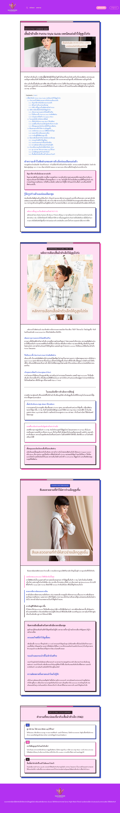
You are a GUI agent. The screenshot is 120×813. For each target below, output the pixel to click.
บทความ (38, 8)
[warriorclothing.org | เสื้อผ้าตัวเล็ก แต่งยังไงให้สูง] (12, 7)
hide (35, 95)
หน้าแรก (32, 8)
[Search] (27, 8)
